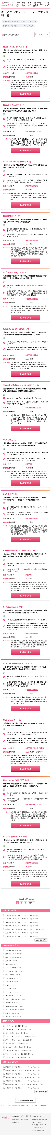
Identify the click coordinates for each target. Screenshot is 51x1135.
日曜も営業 (11, 982)
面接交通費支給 (13, 996)
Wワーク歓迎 (12, 975)
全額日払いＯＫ (13, 954)
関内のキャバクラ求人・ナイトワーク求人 (17, 26)
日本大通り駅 (36, 131)
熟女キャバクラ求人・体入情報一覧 (19, 1054)
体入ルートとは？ (47, 4)
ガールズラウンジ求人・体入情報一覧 (20, 1036)
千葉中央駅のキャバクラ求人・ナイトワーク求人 (24, 1084)
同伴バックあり (13, 1017)
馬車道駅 (35, 186)
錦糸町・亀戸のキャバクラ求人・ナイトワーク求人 (24, 929)
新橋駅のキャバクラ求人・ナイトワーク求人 (22, 1067)
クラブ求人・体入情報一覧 (16, 1026)
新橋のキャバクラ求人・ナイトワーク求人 (21, 936)
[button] (36, 21)
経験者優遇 (12, 1003)
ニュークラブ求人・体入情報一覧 (18, 1050)
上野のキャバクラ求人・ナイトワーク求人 (21, 915)
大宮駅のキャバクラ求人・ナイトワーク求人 (22, 1088)
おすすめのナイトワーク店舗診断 (38, 4)
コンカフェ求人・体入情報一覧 (18, 1057)
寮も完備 (10, 964)
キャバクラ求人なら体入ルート (10, 1105)
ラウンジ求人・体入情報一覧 (17, 1033)
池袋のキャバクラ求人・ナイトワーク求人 (21, 922)
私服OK (10, 985)
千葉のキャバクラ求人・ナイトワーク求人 (21, 919)
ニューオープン (12, 992)
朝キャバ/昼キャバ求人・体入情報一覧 (20, 1040)
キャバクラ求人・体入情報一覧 (18, 1029)
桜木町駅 (35, 73)
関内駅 (29, 73)
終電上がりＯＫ (13, 957)
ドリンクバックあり (14, 1010)
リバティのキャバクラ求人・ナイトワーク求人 (19, 22)
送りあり (11, 961)
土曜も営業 (12, 978)
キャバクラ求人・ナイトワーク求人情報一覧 (33, 1105)
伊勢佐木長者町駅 (38, 748)
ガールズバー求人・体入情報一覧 (19, 1047)
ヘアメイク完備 (13, 968)
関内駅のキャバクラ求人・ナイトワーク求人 (22, 1070)
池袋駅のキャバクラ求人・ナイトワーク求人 (22, 1074)
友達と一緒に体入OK (15, 999)
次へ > (31, 903)
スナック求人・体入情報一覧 (17, 1043)
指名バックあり (13, 1013)
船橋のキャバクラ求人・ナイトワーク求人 (21, 933)
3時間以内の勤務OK (15, 1006)
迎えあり (10, 989)
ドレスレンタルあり (14, 971)
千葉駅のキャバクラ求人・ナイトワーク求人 (22, 1081)
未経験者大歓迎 (13, 950)
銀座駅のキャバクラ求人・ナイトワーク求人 (22, 1077)
